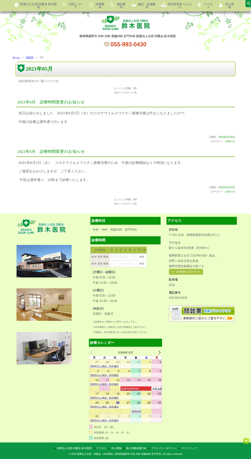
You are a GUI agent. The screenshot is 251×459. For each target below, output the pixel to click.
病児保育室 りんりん (180, 6)
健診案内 (121, 6)
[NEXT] (158, 352)
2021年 (29, 57)
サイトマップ (189, 448)
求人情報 (229, 6)
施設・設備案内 (147, 6)
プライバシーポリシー (164, 448)
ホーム (16, 57)
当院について (75, 6)
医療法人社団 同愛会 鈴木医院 (38, 6)
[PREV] (92, 352)
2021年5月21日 (227, 187)
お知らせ (230, 141)
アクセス (208, 6)
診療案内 (100, 6)
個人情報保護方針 (136, 448)
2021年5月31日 (227, 137)
